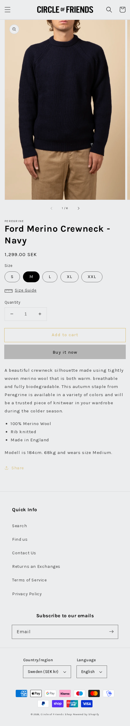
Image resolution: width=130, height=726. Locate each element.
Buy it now (65, 352)
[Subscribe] (111, 631)
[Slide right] (78, 208)
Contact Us (24, 552)
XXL (92, 276)
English (88, 671)
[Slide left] (51, 208)
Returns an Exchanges (36, 566)
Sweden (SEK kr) (43, 671)
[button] (7, 9)
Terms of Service (29, 580)
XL (69, 276)
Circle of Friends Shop (56, 714)
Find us (20, 539)
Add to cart (65, 334)
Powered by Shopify (86, 714)
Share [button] (17, 468)
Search (19, 525)
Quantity (12, 302)
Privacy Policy (27, 593)
